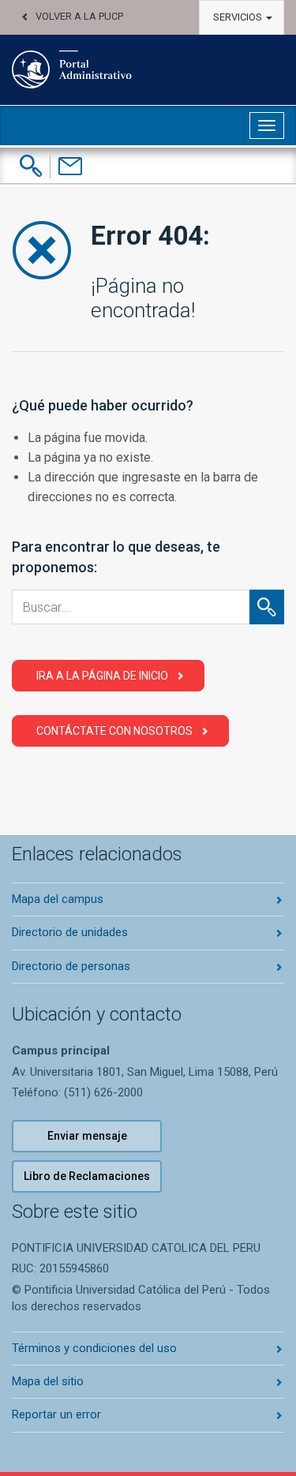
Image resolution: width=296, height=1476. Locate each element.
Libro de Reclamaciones (87, 1176)
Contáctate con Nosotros (114, 731)
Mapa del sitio (48, 1381)
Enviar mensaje (87, 1135)
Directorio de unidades (70, 932)
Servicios (238, 17)
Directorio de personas (71, 966)
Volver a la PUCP (79, 16)
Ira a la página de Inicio (102, 675)
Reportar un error (56, 1414)
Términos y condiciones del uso (94, 1348)
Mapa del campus (57, 899)
